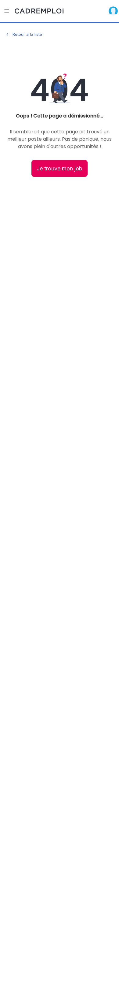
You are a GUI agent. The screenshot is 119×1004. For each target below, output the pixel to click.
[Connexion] (113, 11)
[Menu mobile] (6, 11)
